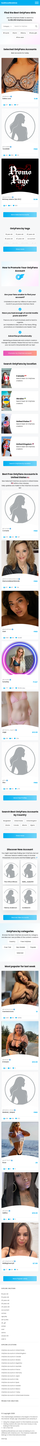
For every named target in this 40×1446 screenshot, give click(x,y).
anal (2, 1329)
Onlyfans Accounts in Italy (9, 1379)
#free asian (20, 37)
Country (12, 941)
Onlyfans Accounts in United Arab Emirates (15, 1395)
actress (6, 243)
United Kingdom (31, 821)
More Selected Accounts (20, 215)
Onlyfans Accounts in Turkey (10, 1392)
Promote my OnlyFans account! (20, 353)
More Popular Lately (20, 1279)
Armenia (33, 830)
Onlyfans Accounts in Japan (10, 1376)
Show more (20, 249)
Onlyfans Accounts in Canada (11, 1357)
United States (18, 821)
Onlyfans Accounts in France (10, 1369)
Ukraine (7, 825)
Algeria (32, 825)
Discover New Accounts (20, 917)
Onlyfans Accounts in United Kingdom (13, 1353)
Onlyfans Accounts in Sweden (11, 1386)
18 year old (9, 234)
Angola (15, 830)
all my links (24, 243)
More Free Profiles (20, 798)
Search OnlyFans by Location (20, 463)
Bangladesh (7, 821)
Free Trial (7, 947)
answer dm (5, 1336)
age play (15, 243)
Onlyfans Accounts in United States (12, 1350)
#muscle (6, 33)
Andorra (6, 830)
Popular (33, 947)
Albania (24, 825)
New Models (20, 947)
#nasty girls (33, 33)
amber (3, 1326)
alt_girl (34, 243)
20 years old (31, 234)
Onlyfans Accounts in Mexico (10, 1389)
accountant (31, 239)
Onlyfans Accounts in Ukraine (10, 1360)
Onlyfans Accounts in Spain (10, 1382)
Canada (16, 825)
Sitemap (4, 1439)
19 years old (19, 234)
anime (3, 1332)
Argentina (24, 830)
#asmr (15, 33)
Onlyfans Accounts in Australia (11, 1366)
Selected (20, 953)
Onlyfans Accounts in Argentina (11, 1363)
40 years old (20, 239)
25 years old (9, 239)
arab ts (3, 1339)
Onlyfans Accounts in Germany (11, 1373)
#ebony (23, 33)
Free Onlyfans (26, 941)
